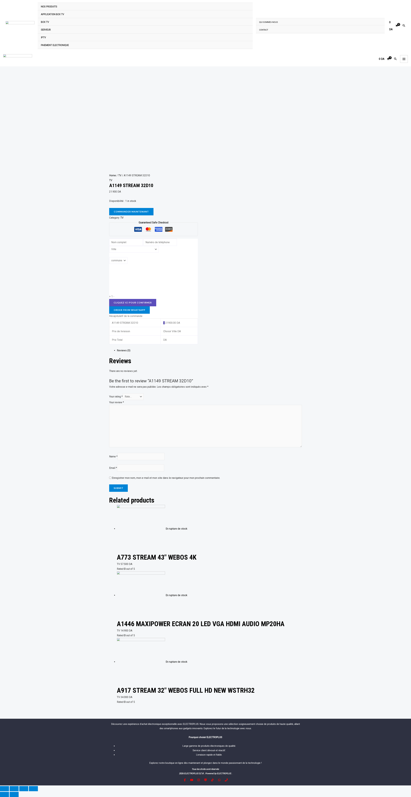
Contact (263, 30)
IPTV (43, 37)
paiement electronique (55, 45)
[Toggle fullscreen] (23, 788)
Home (112, 175)
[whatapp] (219, 780)
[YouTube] (191, 780)
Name (113, 456)
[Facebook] (184, 780)
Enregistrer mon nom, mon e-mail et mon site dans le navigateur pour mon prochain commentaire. (166, 477)
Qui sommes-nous (268, 22)
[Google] (205, 780)
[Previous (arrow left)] (4, 794)
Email (113, 467)
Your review (116, 402)
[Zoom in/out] (33, 788)
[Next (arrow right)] (14, 794)
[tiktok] (212, 780)
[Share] (14, 788)
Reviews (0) (123, 350)
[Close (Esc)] (4, 788)
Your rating (116, 396)
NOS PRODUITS (49, 6)
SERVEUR (46, 29)
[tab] (209, 350)
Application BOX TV (52, 14)
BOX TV (45, 22)
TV (119, 175)
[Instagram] (198, 780)
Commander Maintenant (131, 211)
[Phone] (226, 780)
